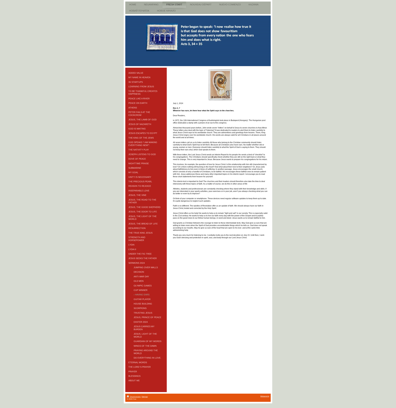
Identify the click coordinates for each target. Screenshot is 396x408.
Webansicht (264, 396)
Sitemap (145, 397)
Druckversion (135, 397)
